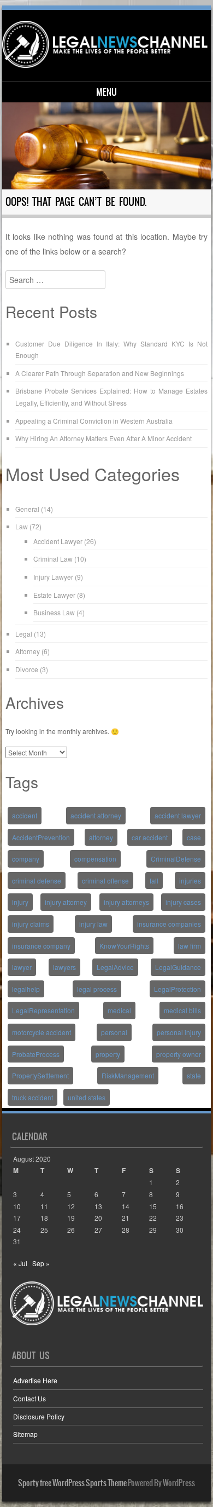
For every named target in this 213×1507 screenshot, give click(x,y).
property (108, 1054)
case (194, 837)
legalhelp (26, 989)
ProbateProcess (36, 1054)
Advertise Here (35, 1380)
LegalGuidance (178, 967)
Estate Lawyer (54, 594)
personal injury (179, 1032)
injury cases (183, 901)
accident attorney (95, 815)
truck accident (32, 1097)
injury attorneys (126, 901)
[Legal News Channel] (105, 44)
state (194, 1075)
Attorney (27, 651)
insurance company (41, 945)
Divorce (26, 669)
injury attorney (66, 901)
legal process (97, 989)
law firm (189, 945)
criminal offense (105, 880)
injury (20, 901)
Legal (23, 633)
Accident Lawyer (57, 541)
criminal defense (36, 880)
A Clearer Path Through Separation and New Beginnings (99, 373)
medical (119, 1010)
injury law (93, 923)
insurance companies (169, 923)
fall (154, 880)
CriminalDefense (176, 858)
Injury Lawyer (53, 576)
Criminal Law (53, 558)
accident (24, 815)
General (27, 508)
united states (86, 1097)
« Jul (20, 1263)
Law (21, 526)
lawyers (64, 967)
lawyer (22, 967)
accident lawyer (178, 815)
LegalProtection (177, 989)
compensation (95, 858)
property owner (178, 1054)
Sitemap (25, 1434)
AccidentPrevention (41, 837)
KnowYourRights (124, 945)
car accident (150, 837)
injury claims (30, 923)
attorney (101, 837)
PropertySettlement (40, 1075)
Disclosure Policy (38, 1416)
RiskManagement (128, 1075)
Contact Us (29, 1398)
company (25, 858)
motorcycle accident (41, 1032)
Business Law (54, 612)
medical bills (182, 1010)
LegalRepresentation (43, 1010)
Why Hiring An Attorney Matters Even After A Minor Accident (103, 438)
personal (114, 1032)
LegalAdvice (115, 967)
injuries (190, 880)
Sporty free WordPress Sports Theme (72, 1483)
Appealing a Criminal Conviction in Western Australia (94, 420)
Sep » (41, 1263)
